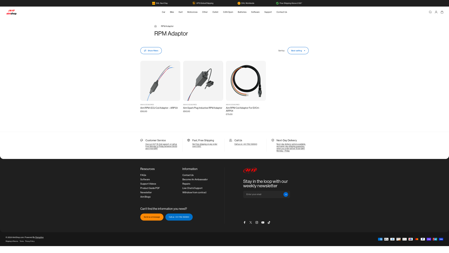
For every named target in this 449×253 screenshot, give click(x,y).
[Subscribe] (285, 194)
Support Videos (148, 183)
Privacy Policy (29, 241)
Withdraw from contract (194, 192)
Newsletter (146, 192)
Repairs (186, 183)
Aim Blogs (145, 196)
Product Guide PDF (150, 188)
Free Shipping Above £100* (291, 3)
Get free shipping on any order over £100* (204, 145)
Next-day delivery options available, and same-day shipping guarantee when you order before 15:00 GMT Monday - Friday (291, 147)
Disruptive (39, 237)
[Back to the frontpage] (155, 26)
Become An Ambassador (195, 179)
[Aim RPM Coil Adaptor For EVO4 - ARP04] (246, 81)
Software (145, 179)
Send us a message (152, 217)
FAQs (143, 175)
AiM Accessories (147, 105)
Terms (22, 241)
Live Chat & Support (192, 188)
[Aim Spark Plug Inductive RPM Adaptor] (203, 81)
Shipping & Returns (12, 241)
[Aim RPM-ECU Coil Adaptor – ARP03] (160, 81)
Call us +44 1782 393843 (179, 217)
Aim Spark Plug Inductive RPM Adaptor (202, 108)
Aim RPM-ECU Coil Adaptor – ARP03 (159, 108)
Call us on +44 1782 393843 (245, 144)
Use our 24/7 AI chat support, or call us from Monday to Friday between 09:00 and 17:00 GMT (161, 146)
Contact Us (188, 175)
